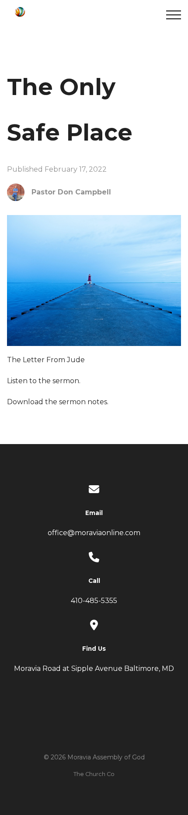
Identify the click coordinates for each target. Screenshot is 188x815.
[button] (173, 14)
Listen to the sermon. (43, 381)
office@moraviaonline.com (94, 533)
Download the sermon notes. (57, 402)
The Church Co (94, 774)
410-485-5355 (94, 600)
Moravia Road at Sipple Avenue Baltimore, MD (94, 668)
